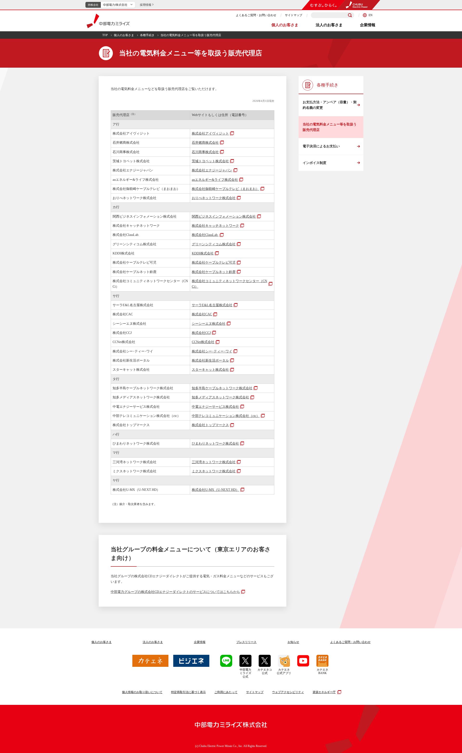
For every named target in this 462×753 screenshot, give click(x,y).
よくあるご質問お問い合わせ (350, 642)
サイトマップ (293, 15)
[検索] (350, 15)
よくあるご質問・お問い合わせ (256, 15)
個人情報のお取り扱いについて (142, 692)
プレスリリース (246, 642)
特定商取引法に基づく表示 (188, 692)
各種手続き (147, 35)
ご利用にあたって (225, 692)
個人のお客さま (284, 25)
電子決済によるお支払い (321, 146)
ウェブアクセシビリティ (288, 692)
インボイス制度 (314, 163)
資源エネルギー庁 (324, 692)
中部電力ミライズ (108, 21)
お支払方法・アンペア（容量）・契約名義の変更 (330, 105)
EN (370, 15)
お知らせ (293, 642)
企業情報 (367, 25)
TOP (105, 35)
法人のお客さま (329, 25)
